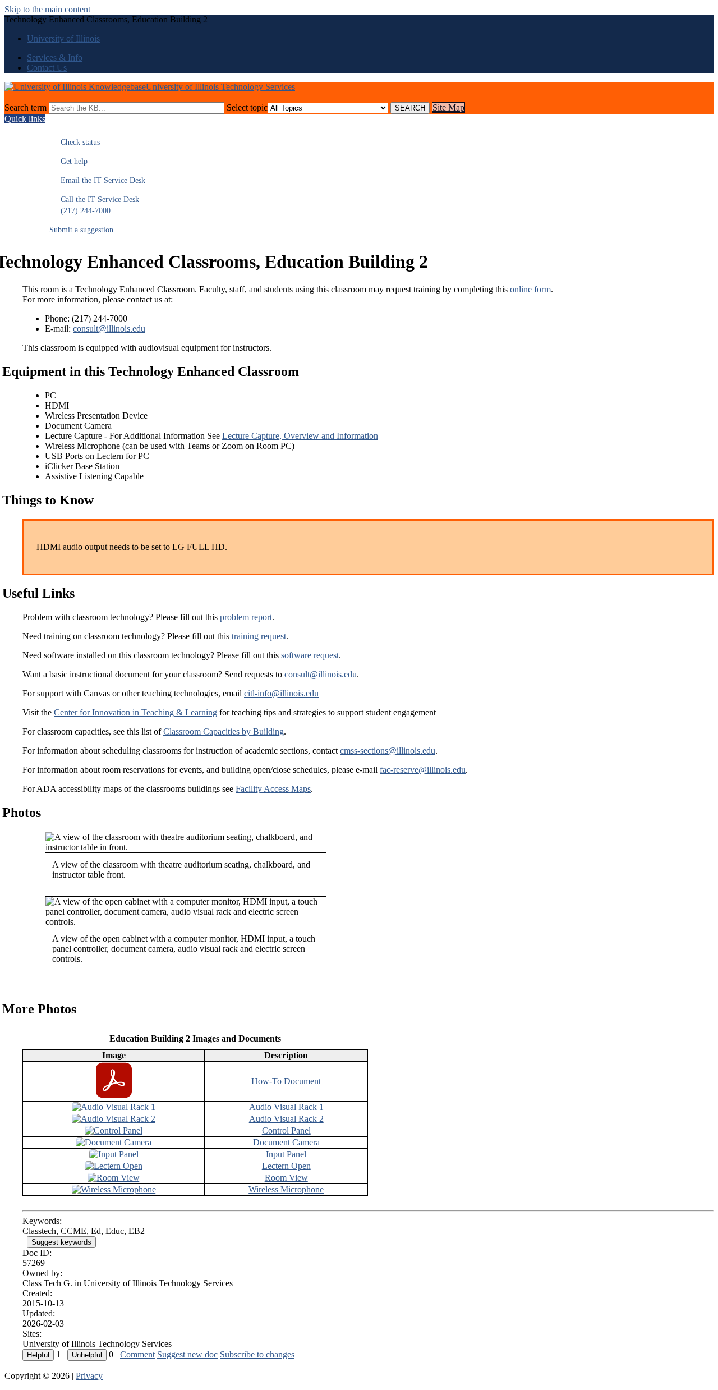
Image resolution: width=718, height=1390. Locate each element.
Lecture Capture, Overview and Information (300, 436)
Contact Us (47, 67)
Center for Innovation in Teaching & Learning (135, 712)
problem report (246, 617)
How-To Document (286, 1081)
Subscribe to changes (257, 1354)
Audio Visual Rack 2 (286, 1118)
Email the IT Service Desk (97, 180)
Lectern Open (286, 1166)
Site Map (448, 107)
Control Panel (286, 1130)
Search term (25, 107)
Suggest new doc (187, 1354)
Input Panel (286, 1154)
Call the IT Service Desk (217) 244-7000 (94, 205)
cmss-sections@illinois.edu (387, 750)
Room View (286, 1177)
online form (530, 289)
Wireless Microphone (286, 1189)
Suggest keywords (61, 1242)
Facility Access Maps (273, 788)
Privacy (89, 1375)
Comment (137, 1354)
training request (259, 636)
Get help (68, 161)
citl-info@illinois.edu (281, 693)
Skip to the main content (47, 9)
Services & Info (54, 57)
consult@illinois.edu (109, 328)
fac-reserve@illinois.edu (423, 769)
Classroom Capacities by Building (223, 731)
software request (310, 655)
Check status (74, 142)
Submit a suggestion (81, 230)
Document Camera (286, 1142)
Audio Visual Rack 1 (286, 1107)
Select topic (247, 107)
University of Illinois (63, 38)
